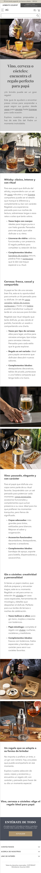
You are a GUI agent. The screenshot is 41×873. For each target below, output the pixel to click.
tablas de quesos (21, 303)
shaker (22, 630)
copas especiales (23, 497)
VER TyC (34, 1)
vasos (7, 110)
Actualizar (20, 834)
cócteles (20, 596)
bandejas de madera (18, 256)
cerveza (18, 110)
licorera (31, 195)
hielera (30, 306)
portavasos (27, 259)
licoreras (33, 110)
